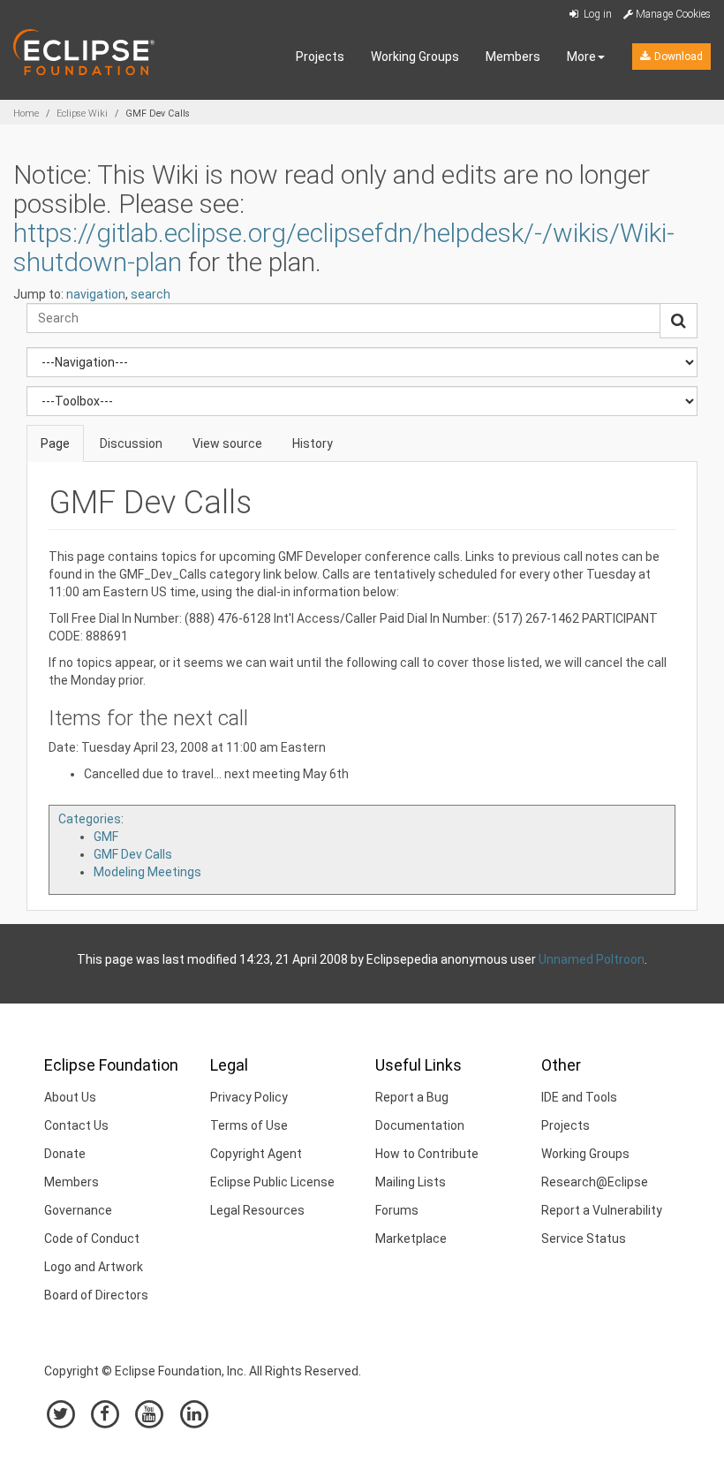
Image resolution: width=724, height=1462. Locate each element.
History (312, 443)
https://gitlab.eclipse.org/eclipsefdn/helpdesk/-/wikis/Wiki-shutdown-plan (344, 247)
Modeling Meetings (147, 872)
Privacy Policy (249, 1097)
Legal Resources (257, 1210)
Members (513, 56)
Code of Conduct (92, 1238)
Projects (320, 56)
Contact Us (76, 1125)
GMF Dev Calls (133, 854)
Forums (397, 1210)
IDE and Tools (579, 1097)
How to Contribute (427, 1154)
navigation (95, 294)
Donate (65, 1154)
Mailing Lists (410, 1182)
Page (55, 443)
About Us (70, 1097)
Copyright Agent (256, 1154)
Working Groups (415, 56)
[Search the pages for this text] (679, 320)
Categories (89, 819)
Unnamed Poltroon (592, 959)
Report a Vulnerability (601, 1210)
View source (227, 443)
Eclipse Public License (272, 1182)
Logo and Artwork (93, 1267)
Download (677, 56)
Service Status (583, 1238)
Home (26, 113)
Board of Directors (96, 1295)
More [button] (581, 56)
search (150, 294)
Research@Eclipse (594, 1182)
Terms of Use (249, 1125)
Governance (78, 1210)
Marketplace (411, 1238)
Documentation (419, 1125)
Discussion (131, 443)
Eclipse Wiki (82, 113)
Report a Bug (412, 1097)
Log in (596, 14)
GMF (106, 836)
